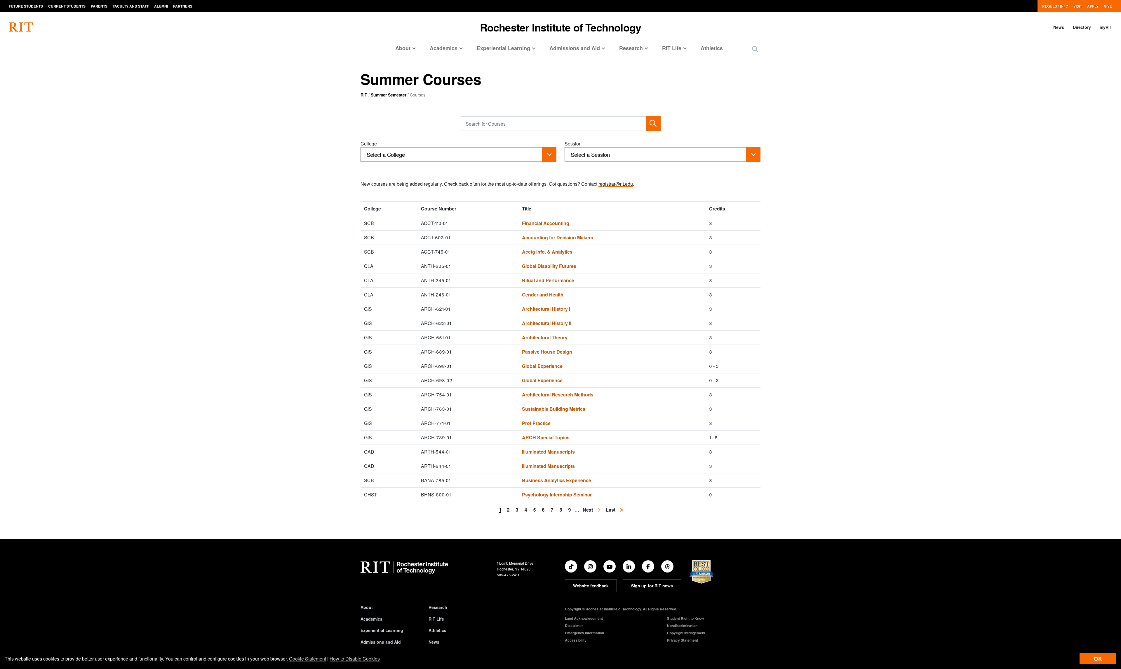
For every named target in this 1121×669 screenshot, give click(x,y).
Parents (99, 6)
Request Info (1055, 6)
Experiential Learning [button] (503, 48)
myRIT (1106, 27)
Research (438, 607)
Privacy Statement (682, 640)
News (1058, 27)
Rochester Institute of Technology (560, 27)
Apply (1093, 6)
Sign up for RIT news (652, 586)
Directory (1082, 27)
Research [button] (631, 48)
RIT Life (436, 619)
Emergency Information (584, 632)
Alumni (161, 6)
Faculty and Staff (131, 6)
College (369, 143)
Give (1108, 6)
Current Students (67, 6)
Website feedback (591, 586)
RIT (364, 95)
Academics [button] (443, 48)
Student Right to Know (685, 618)
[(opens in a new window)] (571, 566)
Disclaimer (574, 625)
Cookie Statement (307, 658)
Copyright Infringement (686, 632)
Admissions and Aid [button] (574, 48)
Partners (182, 6)
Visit (1077, 6)
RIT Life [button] (671, 48)
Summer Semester (388, 95)
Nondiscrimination (682, 625)
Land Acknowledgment (584, 618)
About (367, 607)
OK (1098, 659)
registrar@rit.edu (615, 183)
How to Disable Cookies (355, 658)
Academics (371, 619)
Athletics (712, 48)
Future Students (26, 6)
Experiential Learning (382, 630)
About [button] (402, 48)
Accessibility (575, 640)
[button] (755, 49)
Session (573, 143)
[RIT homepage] (21, 27)
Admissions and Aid (381, 642)
